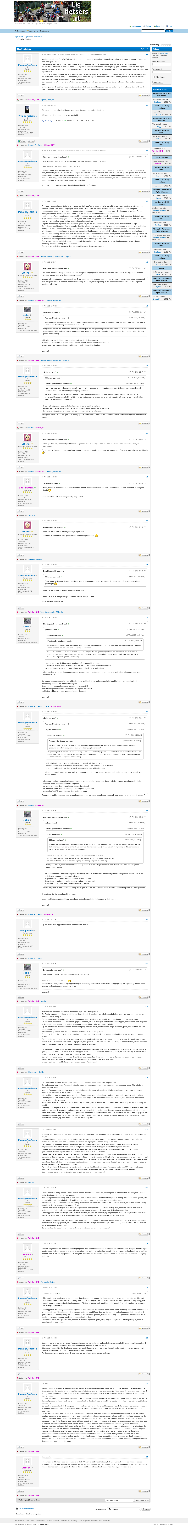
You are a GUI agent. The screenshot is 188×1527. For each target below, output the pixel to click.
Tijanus (158, 287)
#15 (147, 920)
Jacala (161, 268)
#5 (147, 262)
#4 (147, 201)
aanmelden (164, 53)
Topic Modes (145, 49)
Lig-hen (43, 100)
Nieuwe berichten (53, 1521)
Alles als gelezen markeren (88, 1521)
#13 (147, 712)
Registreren (44, 31)
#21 (147, 1243)
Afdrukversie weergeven (26, 1508)
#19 (147, 1129)
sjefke (26, 315)
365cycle (50, 100)
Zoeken (148, 26)
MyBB (29, 1524)
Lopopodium (26, 931)
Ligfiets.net (136, 26)
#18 (147, 1077)
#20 (147, 1188)
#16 (147, 964)
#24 (147, 1383)
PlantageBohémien (27, 65)
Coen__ (158, 127)
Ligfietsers (28, 37)
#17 (147, 1006)
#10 (147, 521)
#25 (147, 1457)
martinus (158, 186)
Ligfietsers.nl (19, 1521)
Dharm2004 (157, 299)
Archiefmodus (40, 1521)
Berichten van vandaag (69, 1521)
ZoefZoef (158, 114)
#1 (147, 54)
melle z (158, 274)
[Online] (35, 488)
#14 (147, 811)
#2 (147, 105)
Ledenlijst (160, 26)
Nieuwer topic (34, 1500)
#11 (147, 565)
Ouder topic (23, 1500)
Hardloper (157, 102)
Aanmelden (33, 31)
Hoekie (43, 257)
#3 (147, 150)
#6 (147, 306)
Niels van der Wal (26, 576)
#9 (147, 477)
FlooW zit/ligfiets (162, 157)
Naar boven (30, 1521)
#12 (147, 617)
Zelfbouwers (37, 37)
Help (170, 26)
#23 (147, 1338)
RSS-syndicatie (104, 1521)
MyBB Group (44, 1524)
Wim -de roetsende (28, 116)
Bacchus (44, 1001)
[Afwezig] (32, 273)
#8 (147, 433)
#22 (147, 1287)
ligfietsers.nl (19, 37)
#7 (147, 366)
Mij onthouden (160, 77)
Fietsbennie (59, 257)
